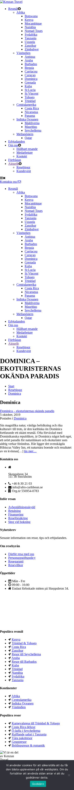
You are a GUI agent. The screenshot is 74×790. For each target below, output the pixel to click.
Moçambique (33, 23)
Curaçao (30, 75)
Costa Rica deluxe (23, 727)
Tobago (30, 97)
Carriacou (31, 71)
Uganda (30, 42)
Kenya (29, 20)
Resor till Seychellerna (26, 654)
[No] (69, 775)
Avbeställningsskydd (21, 507)
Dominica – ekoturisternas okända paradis (27, 411)
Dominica (31, 79)
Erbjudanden (16, 141)
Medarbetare (24, 152)
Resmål (13, 8)
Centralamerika (26, 104)
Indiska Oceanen (27, 119)
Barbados (31, 64)
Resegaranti (15, 561)
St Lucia (30, 90)
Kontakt (21, 156)
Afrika (20, 12)
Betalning (14, 511)
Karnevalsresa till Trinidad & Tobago (36, 723)
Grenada (30, 82)
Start (11, 386)
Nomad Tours (34, 31)
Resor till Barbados (24, 661)
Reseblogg (23, 167)
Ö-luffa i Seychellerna (26, 730)
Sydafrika (31, 34)
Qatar (28, 138)
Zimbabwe (32, 49)
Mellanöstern (24, 134)
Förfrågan (14, 160)
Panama (30, 115)
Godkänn (38, 783)
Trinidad (30, 101)
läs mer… (30, 451)
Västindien (23, 53)
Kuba (28, 86)
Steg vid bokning (19, 522)
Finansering (15, 514)
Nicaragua (31, 112)
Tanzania (30, 38)
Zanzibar (30, 45)
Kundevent (23, 171)
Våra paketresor (22, 738)
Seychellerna (33, 130)
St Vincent (31, 93)
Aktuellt (13, 163)
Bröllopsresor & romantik (28, 745)
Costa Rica (32, 108)
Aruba (29, 60)
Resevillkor (15, 565)
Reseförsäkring (18, 518)
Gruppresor (19, 741)
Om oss (13, 145)
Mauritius (31, 126)
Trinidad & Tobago (24, 643)
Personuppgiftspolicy (22, 557)
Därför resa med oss (21, 554)
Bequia (29, 67)
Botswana (31, 16)
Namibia (30, 27)
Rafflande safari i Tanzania (29, 734)
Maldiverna (32, 123)
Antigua (30, 56)
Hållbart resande (27, 149)
